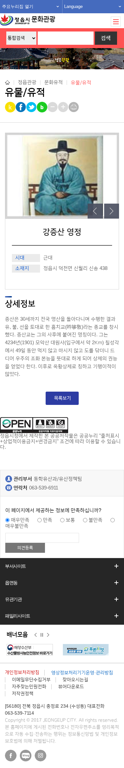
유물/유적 (81, 82)
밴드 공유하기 (42, 107)
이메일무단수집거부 (31, 679)
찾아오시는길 (75, 679)
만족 (47, 520)
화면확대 (63, 107)
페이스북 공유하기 (21, 107)
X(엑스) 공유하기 (32, 107)
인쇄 (74, 107)
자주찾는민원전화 (29, 686)
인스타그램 (40, 755)
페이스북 (11, 755)
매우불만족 (16, 526)
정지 (41, 635)
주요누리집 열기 (17, 6)
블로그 (25, 755)
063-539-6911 (43, 488)
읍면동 (11, 582)
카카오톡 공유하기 (11, 107)
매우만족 (20, 520)
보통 (70, 520)
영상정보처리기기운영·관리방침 (82, 672)
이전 (35, 635)
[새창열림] (31, 650)
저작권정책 (22, 693)
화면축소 (53, 107)
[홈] (7, 82)
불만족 (96, 520)
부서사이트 (15, 566)
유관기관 (13, 599)
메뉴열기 (116, 22)
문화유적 (53, 82)
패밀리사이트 (17, 615)
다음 (48, 635)
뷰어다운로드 (71, 686)
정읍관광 (27, 82)
